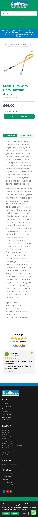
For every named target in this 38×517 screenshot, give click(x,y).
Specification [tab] (26, 135)
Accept (6, 513)
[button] (19, 26)
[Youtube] (7, 491)
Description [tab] (10, 135)
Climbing (23, 44)
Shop (11, 44)
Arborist (16, 44)
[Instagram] (11, 491)
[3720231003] (19, 65)
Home (6, 44)
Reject (15, 513)
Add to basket (20, 116)
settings (23, 510)
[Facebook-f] (4, 491)
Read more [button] (9, 371)
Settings (24, 513)
